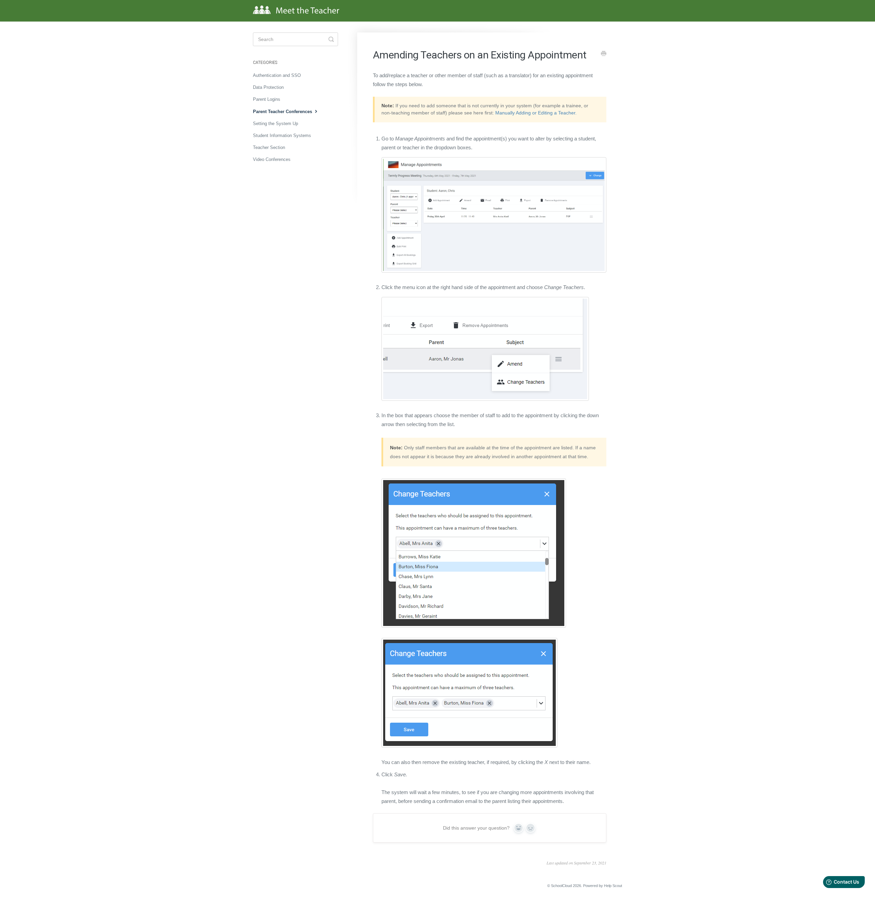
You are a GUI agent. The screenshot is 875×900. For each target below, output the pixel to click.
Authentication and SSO (277, 75)
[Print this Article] (603, 54)
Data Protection (268, 87)
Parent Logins (266, 99)
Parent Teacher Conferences (283, 111)
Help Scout (613, 886)
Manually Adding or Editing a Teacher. (536, 112)
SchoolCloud (561, 886)
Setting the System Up (275, 123)
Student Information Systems (282, 135)
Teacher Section (269, 147)
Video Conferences (272, 159)
